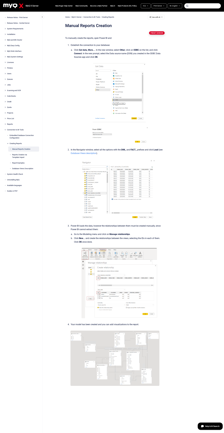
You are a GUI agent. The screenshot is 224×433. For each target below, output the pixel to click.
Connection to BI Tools (15, 130)
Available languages (14, 185)
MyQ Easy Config (13, 45)
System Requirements (15, 29)
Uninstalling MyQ (13, 180)
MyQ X (112, 6)
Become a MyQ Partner (98, 6)
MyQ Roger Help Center (64, 6)
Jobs (9, 85)
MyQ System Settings (15, 57)
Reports (10, 124)
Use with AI (156, 17)
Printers (10, 68)
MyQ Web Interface (14, 51)
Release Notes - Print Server (17, 17)
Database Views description (83, 153)
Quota (9, 107)
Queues (10, 79)
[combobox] (202, 5)
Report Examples (18, 163)
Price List (10, 118)
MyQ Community (81, 6)
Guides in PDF (12, 191)
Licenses (10, 62)
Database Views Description (22, 168)
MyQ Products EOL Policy (127, 6)
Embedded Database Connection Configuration (22, 136)
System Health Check (15, 174)
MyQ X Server (32, 6)
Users (9, 74)
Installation (11, 34)
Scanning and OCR (14, 90)
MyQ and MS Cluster (14, 40)
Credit (9, 102)
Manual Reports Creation (21, 149)
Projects (10, 113)
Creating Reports (16, 143)
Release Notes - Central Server (18, 23)
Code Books (11, 96)
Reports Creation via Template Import (19, 156)
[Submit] (187, 6)
